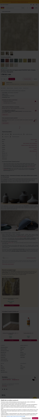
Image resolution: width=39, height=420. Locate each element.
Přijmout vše (35, 418)
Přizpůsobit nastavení (26, 418)
